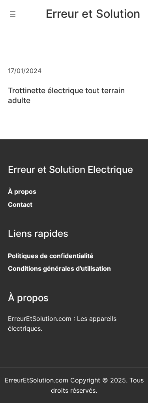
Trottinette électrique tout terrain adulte (66, 95)
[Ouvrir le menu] (12, 14)
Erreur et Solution (93, 14)
